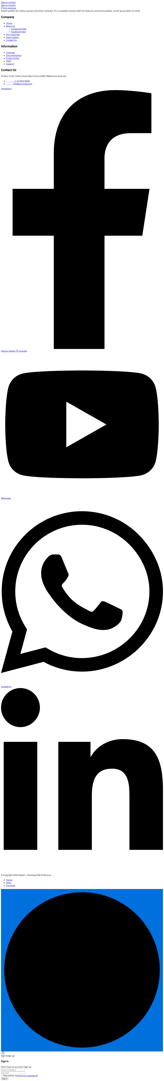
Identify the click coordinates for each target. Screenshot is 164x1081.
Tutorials (10, 52)
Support (10, 63)
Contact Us (11, 40)
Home (9, 23)
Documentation (13, 55)
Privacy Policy (12, 58)
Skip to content (8, 2)
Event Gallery (12, 37)
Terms (9, 880)
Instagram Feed (18, 29)
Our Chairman (13, 34)
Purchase (10, 885)
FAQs (8, 61)
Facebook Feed (18, 31)
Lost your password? (28, 1075)
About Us (10, 26)
